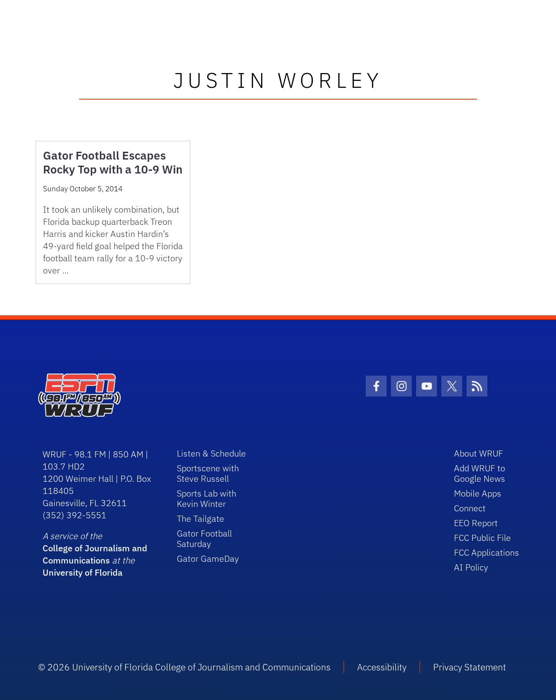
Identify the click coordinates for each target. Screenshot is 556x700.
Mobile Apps (477, 493)
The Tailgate (200, 518)
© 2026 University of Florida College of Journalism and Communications (184, 667)
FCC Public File (482, 537)
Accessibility (382, 667)
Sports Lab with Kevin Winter (206, 498)
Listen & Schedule (211, 453)
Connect (470, 508)
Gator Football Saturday (204, 538)
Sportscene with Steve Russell (208, 473)
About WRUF (478, 453)
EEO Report (476, 523)
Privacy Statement (469, 667)
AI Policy (471, 567)
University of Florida (82, 572)
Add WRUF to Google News (479, 473)
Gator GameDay (208, 558)
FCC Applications (486, 552)
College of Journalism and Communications (95, 554)
